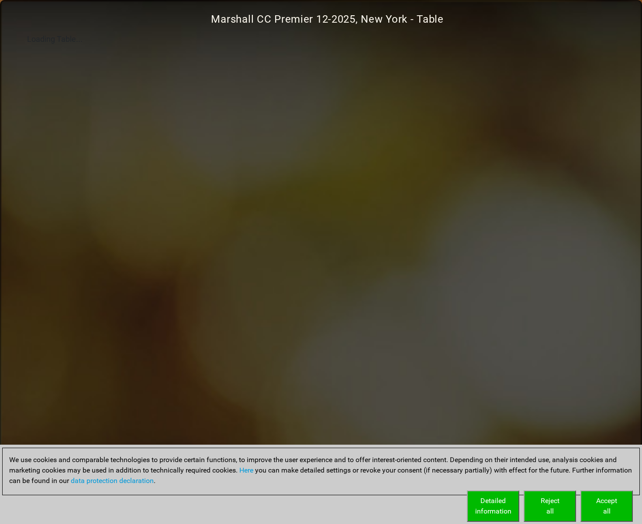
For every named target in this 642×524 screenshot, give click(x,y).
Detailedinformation (493, 506)
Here (246, 470)
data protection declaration (112, 480)
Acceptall (606, 506)
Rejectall (550, 506)
